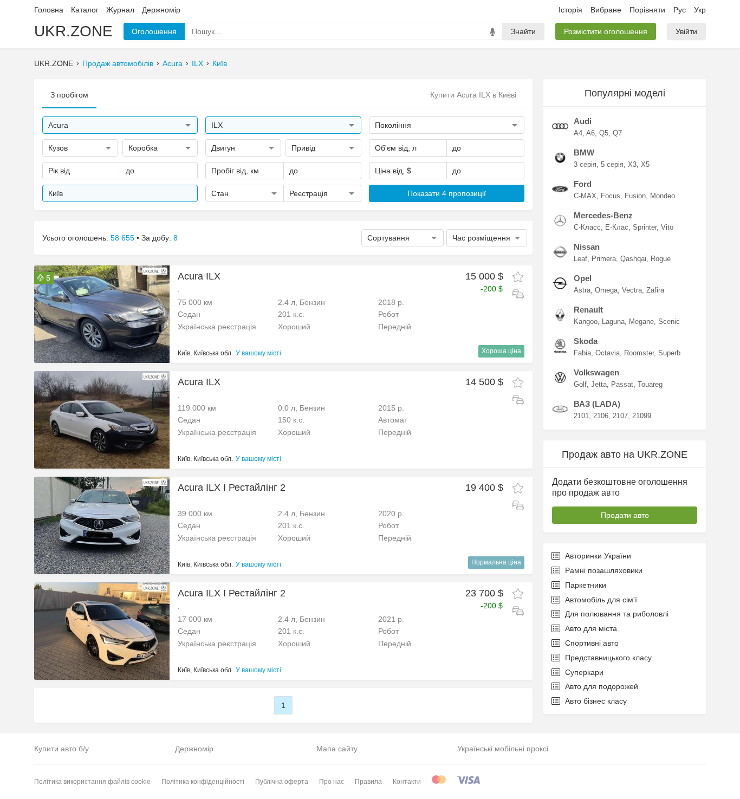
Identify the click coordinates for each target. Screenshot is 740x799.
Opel (583, 278)
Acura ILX (199, 276)
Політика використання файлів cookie (92, 781)
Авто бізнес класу (596, 701)
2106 (600, 416)
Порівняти (647, 9)
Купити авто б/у (61, 748)
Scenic (669, 321)
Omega (606, 290)
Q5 (603, 133)
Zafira (655, 290)
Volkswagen (596, 372)
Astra (582, 290)
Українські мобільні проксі (502, 748)
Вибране (605, 9)
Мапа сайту (337, 748)
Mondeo (662, 196)
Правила (368, 781)
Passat (622, 384)
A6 (590, 133)
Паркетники (585, 585)
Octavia (607, 353)
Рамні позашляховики (603, 570)
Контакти (407, 781)
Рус (679, 9)
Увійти (686, 31)
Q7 (617, 133)
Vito (667, 227)
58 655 (122, 237)
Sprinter (645, 227)
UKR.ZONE (73, 31)
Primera (604, 259)
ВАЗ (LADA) (597, 403)
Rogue (661, 259)
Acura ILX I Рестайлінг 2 (231, 487)
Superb (669, 353)
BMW (584, 152)
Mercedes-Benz (603, 215)
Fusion (635, 196)
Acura (173, 63)
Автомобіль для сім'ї (601, 599)
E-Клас (616, 227)
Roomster (639, 353)
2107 (620, 416)
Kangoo (586, 321)
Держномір (161, 9)
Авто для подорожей (601, 686)
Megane (641, 321)
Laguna (613, 321)
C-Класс (587, 227)
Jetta (599, 384)
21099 (641, 416)
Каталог (85, 9)
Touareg (650, 384)
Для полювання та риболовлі (616, 613)
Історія (570, 9)
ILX (197, 63)
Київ (219, 63)
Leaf (580, 259)
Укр (700, 9)
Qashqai (633, 259)
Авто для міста (591, 628)
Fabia (582, 353)
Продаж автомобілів (117, 63)
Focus (610, 196)
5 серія (612, 164)
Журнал (120, 9)
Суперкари (584, 672)
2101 (581, 416)
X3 (632, 164)
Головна (48, 9)
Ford (583, 184)
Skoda (586, 341)
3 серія (585, 164)
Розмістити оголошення (605, 31)
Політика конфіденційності (202, 781)
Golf (580, 384)
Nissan (587, 246)
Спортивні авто (592, 643)
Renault (588, 309)
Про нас (331, 781)
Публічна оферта (281, 781)
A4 (578, 133)
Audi (583, 121)
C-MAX (585, 196)
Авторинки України (598, 555)
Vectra (632, 290)
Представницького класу (608, 657)
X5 (645, 164)
